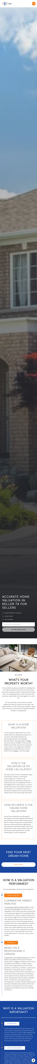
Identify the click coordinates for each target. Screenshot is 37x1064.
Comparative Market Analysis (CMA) (17, 907)
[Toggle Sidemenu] (34, 3)
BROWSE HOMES (18, 864)
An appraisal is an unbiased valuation (16, 957)
